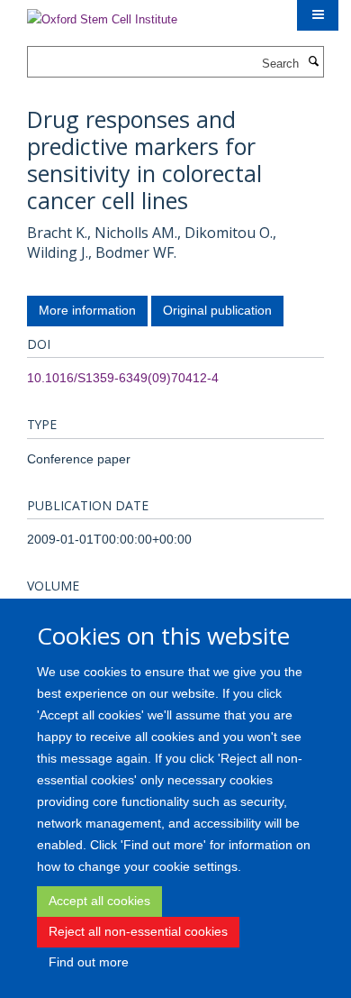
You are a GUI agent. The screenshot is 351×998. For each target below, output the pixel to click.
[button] (317, 15)
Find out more (89, 962)
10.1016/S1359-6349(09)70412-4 (123, 378)
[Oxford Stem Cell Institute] (102, 14)
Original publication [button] (217, 310)
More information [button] (87, 310)
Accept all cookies (99, 900)
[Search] (313, 62)
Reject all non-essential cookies (138, 931)
